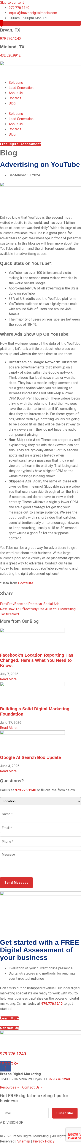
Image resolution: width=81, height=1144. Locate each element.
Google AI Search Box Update (30, 757)
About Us (16, 93)
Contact (15, 98)
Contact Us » (32, 1087)
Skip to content (12, 2)
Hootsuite (25, 583)
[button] (40, 108)
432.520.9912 (10, 55)
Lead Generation (21, 88)
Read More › (9, 679)
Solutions (16, 83)
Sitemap (23, 1141)
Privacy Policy (43, 1141)
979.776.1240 (10, 38)
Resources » (9, 1087)
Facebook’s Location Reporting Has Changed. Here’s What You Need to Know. (36, 660)
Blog (12, 103)
